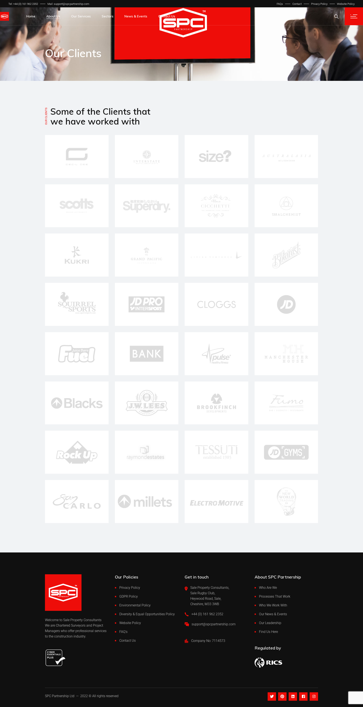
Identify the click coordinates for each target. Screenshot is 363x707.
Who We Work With (273, 605)
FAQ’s (123, 632)
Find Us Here (268, 632)
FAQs (280, 3)
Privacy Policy (319, 3)
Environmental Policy (135, 605)
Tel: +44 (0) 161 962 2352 (23, 3)
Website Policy (346, 3)
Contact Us (127, 641)
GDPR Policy (128, 596)
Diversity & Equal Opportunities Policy (147, 614)
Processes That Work (274, 596)
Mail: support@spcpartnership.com (68, 3)
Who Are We (268, 588)
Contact (297, 3)
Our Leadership (270, 623)
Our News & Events (273, 614)
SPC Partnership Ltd (59, 696)
